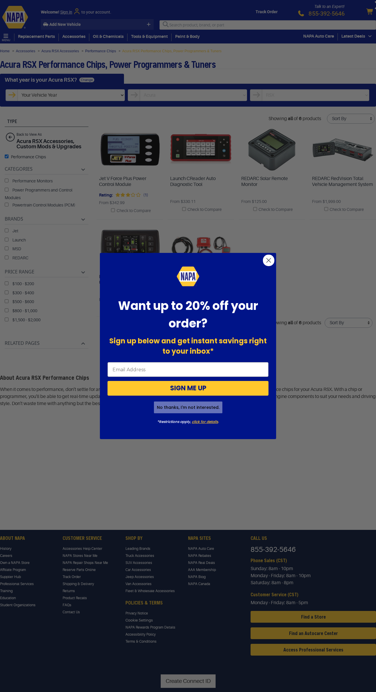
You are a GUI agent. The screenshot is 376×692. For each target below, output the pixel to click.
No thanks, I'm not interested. (188, 407)
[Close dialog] (268, 260)
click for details (205, 421)
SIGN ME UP (188, 388)
